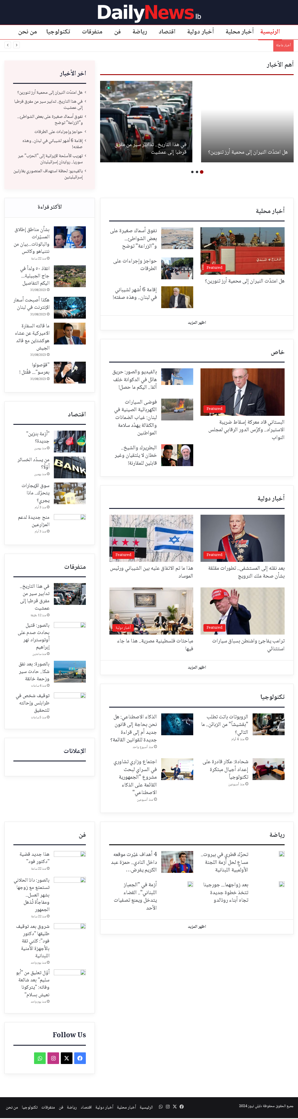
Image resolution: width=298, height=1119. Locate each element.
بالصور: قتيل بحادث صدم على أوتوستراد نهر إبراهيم (33, 636)
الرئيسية (270, 32)
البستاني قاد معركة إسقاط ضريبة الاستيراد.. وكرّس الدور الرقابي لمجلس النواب (246, 430)
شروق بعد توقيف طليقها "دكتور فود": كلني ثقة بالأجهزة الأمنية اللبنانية (32, 941)
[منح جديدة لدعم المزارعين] (70, 525)
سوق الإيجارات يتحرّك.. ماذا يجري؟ (35, 493)
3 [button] (192, 172)
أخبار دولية (200, 32)
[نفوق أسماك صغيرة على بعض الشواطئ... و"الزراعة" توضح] (177, 238)
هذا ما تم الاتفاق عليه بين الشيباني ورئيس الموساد (151, 572)
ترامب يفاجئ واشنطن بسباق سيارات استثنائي (248, 645)
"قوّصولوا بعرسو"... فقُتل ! (34, 369)
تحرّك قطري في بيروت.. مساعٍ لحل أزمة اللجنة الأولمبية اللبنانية (224, 862)
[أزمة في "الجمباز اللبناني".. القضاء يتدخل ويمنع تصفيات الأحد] (190, 884)
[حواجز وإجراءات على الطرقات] (177, 268)
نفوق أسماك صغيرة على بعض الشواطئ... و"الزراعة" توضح (50, 120)
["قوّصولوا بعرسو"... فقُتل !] (70, 372)
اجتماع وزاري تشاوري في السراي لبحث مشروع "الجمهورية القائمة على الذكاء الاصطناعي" (135, 777)
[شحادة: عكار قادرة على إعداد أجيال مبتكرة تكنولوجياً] (269, 769)
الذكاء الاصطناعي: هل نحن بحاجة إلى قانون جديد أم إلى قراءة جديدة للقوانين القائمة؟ (133, 729)
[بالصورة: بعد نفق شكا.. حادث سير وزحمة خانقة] (70, 672)
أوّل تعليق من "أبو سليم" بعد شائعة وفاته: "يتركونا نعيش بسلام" (32, 984)
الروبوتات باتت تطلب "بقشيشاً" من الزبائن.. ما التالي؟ (224, 725)
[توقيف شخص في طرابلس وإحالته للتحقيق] (70, 703)
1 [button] (201, 172)
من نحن (27, 32)
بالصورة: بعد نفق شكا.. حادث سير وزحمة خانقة (34, 671)
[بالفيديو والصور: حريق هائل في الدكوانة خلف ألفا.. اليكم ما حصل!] (177, 376)
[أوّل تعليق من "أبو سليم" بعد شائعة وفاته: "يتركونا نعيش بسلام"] (70, 980)
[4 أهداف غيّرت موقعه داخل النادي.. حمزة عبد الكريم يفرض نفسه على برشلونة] (177, 862)
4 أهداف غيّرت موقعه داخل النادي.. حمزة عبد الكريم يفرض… (134, 862)
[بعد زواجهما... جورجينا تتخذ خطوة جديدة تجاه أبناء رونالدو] (282, 884)
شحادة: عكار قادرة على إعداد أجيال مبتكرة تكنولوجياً (225, 769)
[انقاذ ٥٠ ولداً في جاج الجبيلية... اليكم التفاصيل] (70, 276)
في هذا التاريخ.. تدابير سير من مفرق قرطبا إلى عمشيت (151, 148)
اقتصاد (167, 32)
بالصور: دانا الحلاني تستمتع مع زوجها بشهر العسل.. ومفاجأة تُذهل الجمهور (31, 895)
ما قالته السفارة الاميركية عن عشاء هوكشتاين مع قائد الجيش (32, 337)
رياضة (139, 32)
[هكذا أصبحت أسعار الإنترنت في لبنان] (70, 308)
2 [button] (197, 172)
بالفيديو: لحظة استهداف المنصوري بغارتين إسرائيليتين (227, 45)
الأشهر (50, 207)
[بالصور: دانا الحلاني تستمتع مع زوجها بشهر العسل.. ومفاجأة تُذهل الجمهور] (70, 888)
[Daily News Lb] (149, 13)
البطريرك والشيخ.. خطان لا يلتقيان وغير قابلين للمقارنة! (136, 455)
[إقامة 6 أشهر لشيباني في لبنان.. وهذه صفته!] (177, 297)
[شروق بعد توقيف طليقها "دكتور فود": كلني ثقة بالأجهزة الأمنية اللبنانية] (70, 934)
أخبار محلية (240, 32)
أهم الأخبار (280, 65)
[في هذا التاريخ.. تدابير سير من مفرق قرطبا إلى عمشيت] (146, 121)
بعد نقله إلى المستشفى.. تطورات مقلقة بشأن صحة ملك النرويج (246, 572)
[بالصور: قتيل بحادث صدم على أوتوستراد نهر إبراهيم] (70, 633)
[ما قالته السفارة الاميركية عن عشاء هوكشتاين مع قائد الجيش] (70, 333)
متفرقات (92, 32)
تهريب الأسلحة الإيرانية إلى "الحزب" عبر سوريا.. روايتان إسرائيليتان (50, 159)
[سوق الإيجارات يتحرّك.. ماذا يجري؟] (70, 493)
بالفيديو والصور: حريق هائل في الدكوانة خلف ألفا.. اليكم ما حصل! (134, 379)
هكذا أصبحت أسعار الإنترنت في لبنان (31, 304)
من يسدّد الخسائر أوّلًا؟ (33, 464)
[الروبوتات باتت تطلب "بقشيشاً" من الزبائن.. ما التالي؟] (269, 724)
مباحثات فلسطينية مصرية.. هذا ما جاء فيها (155, 645)
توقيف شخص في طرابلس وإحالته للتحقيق (32, 703)
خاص (278, 352)
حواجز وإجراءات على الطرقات (58, 132)
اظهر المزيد (197, 323)
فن (117, 32)
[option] (247, 121)
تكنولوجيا (58, 32)
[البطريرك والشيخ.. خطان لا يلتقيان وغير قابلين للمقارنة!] (177, 455)
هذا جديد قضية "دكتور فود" (34, 858)
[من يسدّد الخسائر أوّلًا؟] (70, 467)
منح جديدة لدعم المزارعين (33, 521)
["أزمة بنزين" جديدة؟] (70, 441)
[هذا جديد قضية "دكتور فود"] (70, 862)
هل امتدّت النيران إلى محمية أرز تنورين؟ (248, 152)
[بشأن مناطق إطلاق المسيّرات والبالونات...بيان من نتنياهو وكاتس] (70, 237)
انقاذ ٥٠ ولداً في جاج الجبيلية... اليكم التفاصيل (34, 276)
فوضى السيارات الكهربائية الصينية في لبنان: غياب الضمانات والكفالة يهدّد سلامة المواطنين (135, 418)
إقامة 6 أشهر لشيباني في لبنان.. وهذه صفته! (52, 144)
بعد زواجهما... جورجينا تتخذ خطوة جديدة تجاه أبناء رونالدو (225, 892)
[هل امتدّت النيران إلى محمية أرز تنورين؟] (247, 121)
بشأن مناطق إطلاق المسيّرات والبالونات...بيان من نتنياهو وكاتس (31, 240)
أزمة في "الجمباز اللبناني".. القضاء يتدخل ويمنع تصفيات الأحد (135, 896)
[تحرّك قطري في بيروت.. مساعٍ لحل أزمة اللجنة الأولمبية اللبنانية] (282, 854)
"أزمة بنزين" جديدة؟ (37, 438)
